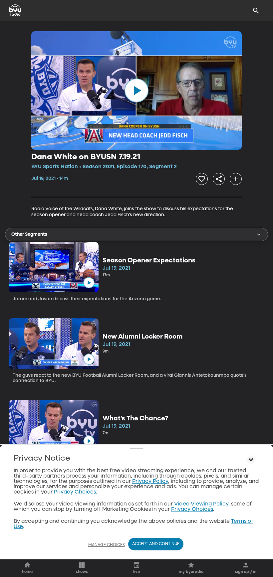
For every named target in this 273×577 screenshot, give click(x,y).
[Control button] (251, 460)
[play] (136, 90)
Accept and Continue (155, 544)
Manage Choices (106, 545)
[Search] (256, 11)
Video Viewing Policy (201, 504)
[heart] (202, 179)
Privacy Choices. (75, 492)
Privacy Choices (192, 509)
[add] (236, 179)
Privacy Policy (150, 481)
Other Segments (29, 234)
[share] (219, 179)
